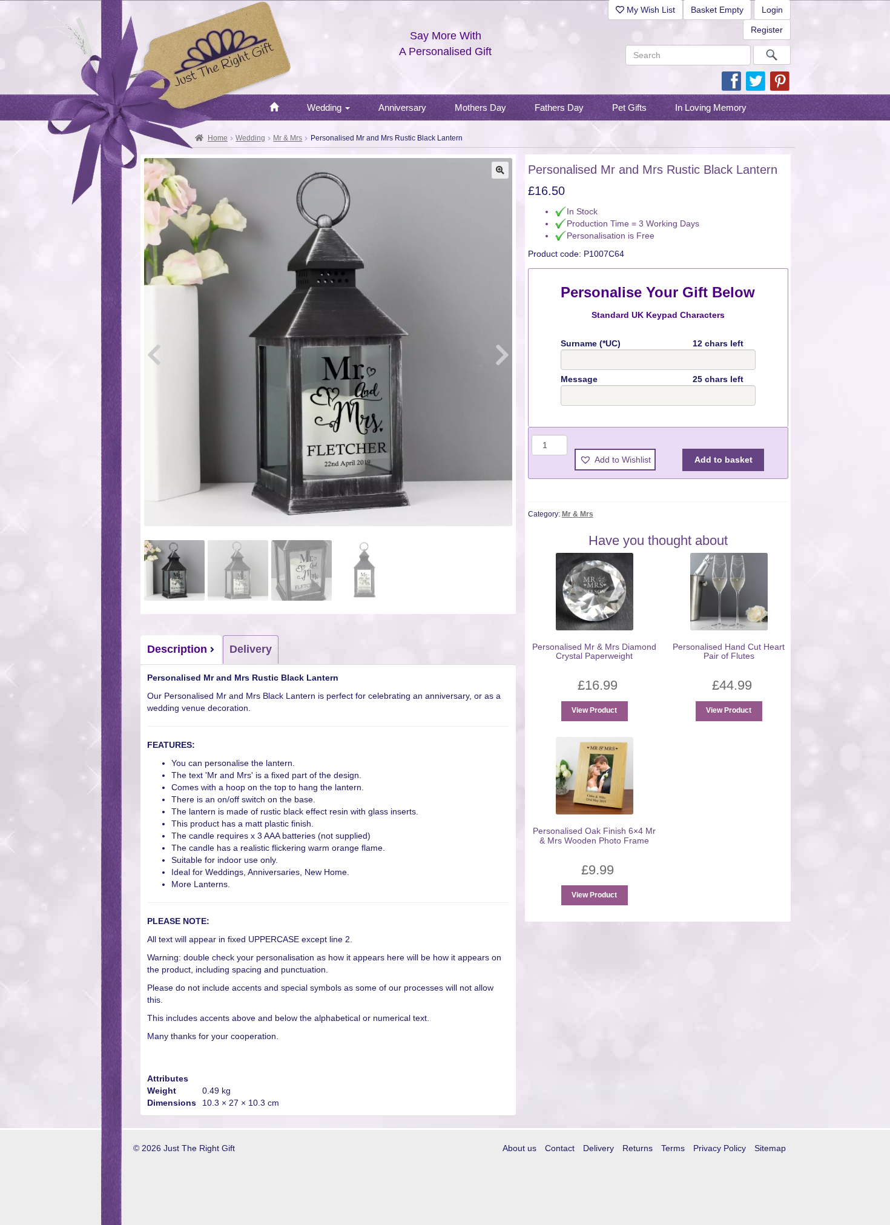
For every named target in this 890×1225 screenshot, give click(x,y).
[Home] (274, 108)
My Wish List (649, 10)
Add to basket (723, 459)
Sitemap (770, 1148)
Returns (637, 1148)
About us (519, 1148)
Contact (560, 1148)
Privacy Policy (719, 1148)
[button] (500, 170)
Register (767, 30)
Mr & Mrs (287, 138)
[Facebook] (731, 80)
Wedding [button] (325, 107)
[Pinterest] (780, 80)
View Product (594, 710)
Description (177, 649)
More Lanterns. (200, 884)
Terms (673, 1148)
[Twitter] (755, 80)
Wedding (250, 138)
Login (772, 10)
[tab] (181, 649)
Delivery (250, 649)
